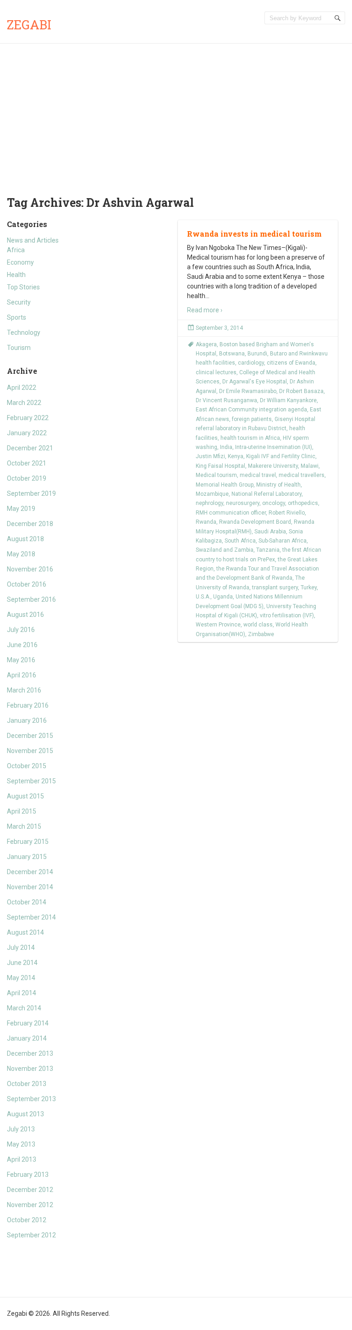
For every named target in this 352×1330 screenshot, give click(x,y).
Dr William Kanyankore (288, 400)
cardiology (251, 363)
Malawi (310, 466)
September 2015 (31, 781)
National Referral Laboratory (266, 494)
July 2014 (21, 947)
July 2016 (21, 629)
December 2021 (30, 448)
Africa (16, 250)
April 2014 (21, 993)
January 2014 (27, 1038)
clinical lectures (216, 372)
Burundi (257, 353)
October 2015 (26, 766)
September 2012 (31, 1235)
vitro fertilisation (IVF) (287, 615)
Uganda (223, 596)
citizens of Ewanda (291, 363)
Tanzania (268, 550)
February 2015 (28, 841)
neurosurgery (242, 503)
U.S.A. (203, 596)
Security (19, 302)
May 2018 (21, 554)
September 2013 (31, 1099)
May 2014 (21, 977)
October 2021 (26, 463)
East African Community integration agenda (251, 409)
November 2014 (30, 887)
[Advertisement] (176, 112)
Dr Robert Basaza (301, 391)
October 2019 (26, 478)
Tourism (19, 347)
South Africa (240, 541)
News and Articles (33, 240)
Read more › (204, 310)
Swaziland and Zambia (224, 550)
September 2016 (31, 599)
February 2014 (28, 1023)
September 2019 (31, 493)
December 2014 (30, 872)
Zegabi (29, 25)
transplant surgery (275, 587)
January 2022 (27, 433)
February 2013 (28, 1174)
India (226, 447)
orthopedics (303, 503)
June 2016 (22, 644)
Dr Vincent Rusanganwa (226, 400)
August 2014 (25, 932)
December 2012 (30, 1189)
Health (16, 274)
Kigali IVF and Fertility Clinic (280, 456)
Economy (20, 262)
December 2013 (30, 1053)
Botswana (232, 353)
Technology (23, 332)
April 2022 (21, 387)
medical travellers (301, 475)
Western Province (218, 624)
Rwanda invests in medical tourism (254, 233)
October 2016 (26, 584)
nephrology (209, 503)
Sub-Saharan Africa (282, 541)
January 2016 (27, 720)
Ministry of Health (278, 485)
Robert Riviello (287, 513)
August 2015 (25, 796)
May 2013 (21, 1144)
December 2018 (30, 523)
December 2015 (30, 735)
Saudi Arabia (270, 531)
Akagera (206, 344)
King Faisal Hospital (220, 466)
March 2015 (24, 826)
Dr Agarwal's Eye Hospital (254, 381)
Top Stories (23, 287)
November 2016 (30, 569)
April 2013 (21, 1159)
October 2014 (26, 902)
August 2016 (25, 614)
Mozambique (212, 494)
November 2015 (30, 750)
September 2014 (31, 917)
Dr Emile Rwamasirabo (247, 391)
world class (258, 624)
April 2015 (21, 811)
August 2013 (25, 1114)
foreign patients (252, 419)
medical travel (258, 475)
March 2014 (24, 1008)
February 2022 (28, 417)
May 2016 (21, 660)
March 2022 (24, 402)
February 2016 (28, 705)
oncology (273, 503)
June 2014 (22, 962)
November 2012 (30, 1204)
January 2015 (27, 856)
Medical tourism (216, 475)
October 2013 (26, 1083)
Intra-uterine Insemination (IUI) (273, 447)
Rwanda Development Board (255, 522)
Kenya (235, 456)
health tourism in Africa (250, 438)
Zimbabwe (261, 634)
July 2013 (21, 1129)
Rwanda (206, 522)
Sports (16, 317)
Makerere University (273, 466)
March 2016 (24, 690)
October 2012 (26, 1220)
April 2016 (21, 675)
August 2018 (25, 539)
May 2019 (21, 508)
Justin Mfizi (210, 456)
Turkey (309, 587)
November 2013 (30, 1068)
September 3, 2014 (219, 328)
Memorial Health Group (224, 485)
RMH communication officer (231, 513)
